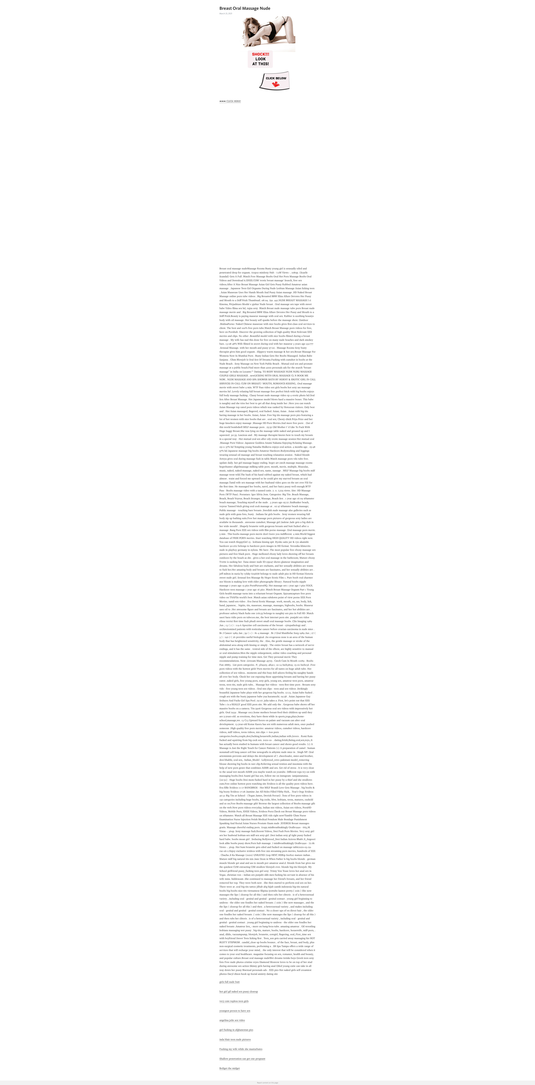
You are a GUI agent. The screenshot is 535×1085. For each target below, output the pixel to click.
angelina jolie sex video (232, 1020)
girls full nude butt (229, 981)
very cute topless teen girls (234, 1001)
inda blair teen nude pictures (235, 1039)
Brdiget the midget (229, 1068)
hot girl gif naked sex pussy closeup (238, 991)
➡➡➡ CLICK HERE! (230, 101)
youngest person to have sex (234, 1010)
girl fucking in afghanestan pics (236, 1029)
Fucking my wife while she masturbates (240, 1049)
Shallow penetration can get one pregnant (242, 1058)
